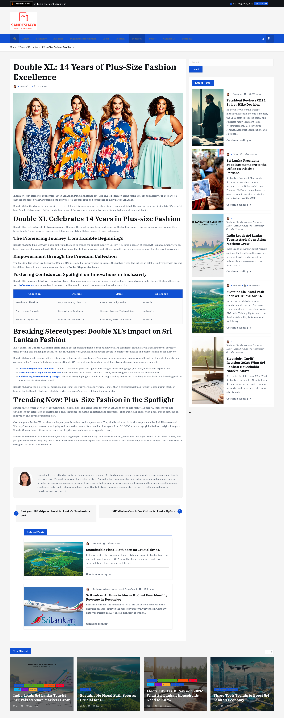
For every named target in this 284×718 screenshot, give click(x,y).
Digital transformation (83, 38)
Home (13, 47)
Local (106, 38)
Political (120, 38)
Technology (259, 225)
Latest (25, 38)
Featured (137, 38)
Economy (41, 38)
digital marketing (244, 222)
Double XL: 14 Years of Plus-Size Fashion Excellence (47, 47)
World (134, 589)
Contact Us (169, 38)
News (127, 589)
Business (58, 38)
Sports (152, 38)
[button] (267, 652)
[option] (42, 684)
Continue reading (97, 574)
